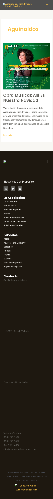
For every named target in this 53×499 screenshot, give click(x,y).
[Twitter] (13, 188)
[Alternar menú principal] (47, 5)
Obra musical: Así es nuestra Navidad (24, 97)
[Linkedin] (20, 188)
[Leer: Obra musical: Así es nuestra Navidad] (26, 66)
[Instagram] (6, 188)
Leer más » (8, 134)
